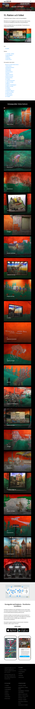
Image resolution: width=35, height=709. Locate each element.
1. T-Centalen (7, 685)
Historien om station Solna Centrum (11, 64)
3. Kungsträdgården (8, 689)
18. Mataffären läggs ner (9, 90)
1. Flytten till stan (8, 66)
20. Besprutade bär (8, 93)
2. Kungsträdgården (8, 55)
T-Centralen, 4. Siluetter (22, 685)
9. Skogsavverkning (8, 77)
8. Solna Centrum (7, 698)
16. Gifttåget (7, 87)
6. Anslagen (7, 73)
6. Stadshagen (7, 694)
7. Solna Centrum (7, 696)
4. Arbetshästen (8, 70)
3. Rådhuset (7, 56)
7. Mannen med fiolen (9, 74)
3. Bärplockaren (8, 68)
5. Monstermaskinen (9, 71)
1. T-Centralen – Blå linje (9, 53)
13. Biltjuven (7, 83)
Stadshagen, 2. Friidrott (22, 697)
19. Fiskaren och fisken (9, 92)
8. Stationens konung (9, 76)
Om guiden (7, 48)
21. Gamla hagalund (8, 95)
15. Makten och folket (9, 86)
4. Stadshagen (7, 58)
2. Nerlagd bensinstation (9, 67)
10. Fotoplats (7, 79)
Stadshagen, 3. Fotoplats (22, 699)
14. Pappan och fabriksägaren (10, 84)
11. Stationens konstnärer (10, 80)
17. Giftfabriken (8, 89)
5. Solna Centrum (8, 59)
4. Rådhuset (6, 691)
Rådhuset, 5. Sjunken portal (22, 694)
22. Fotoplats (7, 96)
